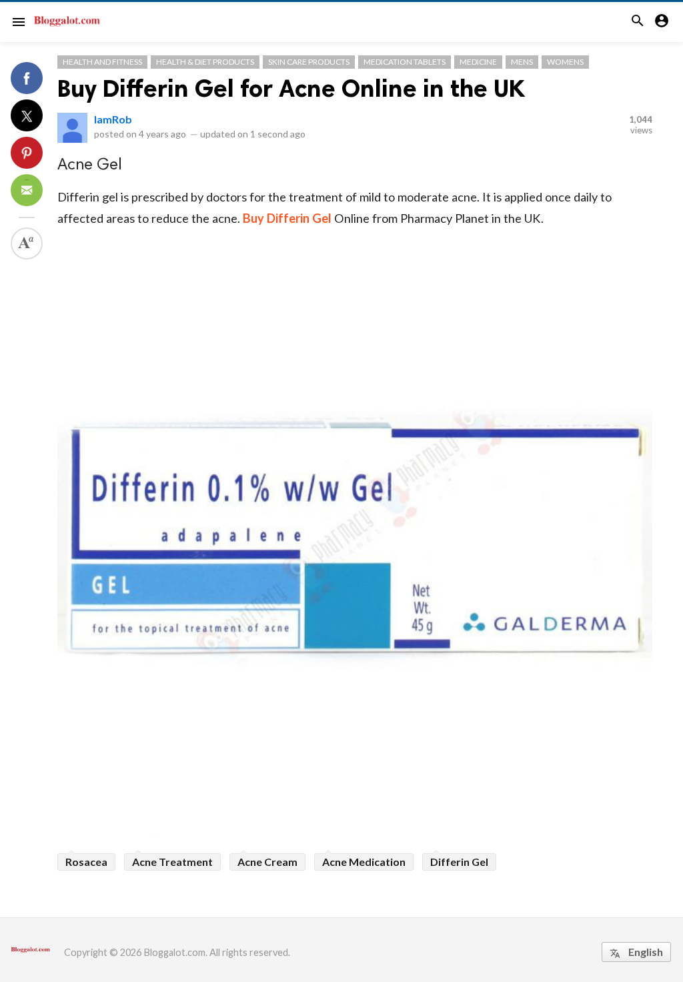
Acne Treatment (172, 861)
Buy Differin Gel (287, 218)
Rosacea (86, 861)
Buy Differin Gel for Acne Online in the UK (291, 88)
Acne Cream (267, 861)
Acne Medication (364, 861)
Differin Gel (459, 861)
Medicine (478, 62)
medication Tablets (405, 62)
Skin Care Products (309, 62)
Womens (565, 62)
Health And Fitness (102, 62)
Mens (522, 62)
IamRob (113, 119)
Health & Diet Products (205, 62)
